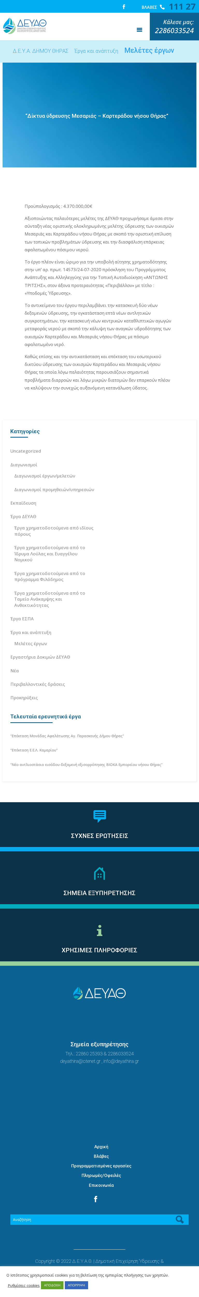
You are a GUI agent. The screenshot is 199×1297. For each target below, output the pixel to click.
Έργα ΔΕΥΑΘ (23, 516)
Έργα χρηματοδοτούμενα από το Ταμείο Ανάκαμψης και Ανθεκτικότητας (49, 599)
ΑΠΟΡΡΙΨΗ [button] (76, 1285)
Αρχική (101, 1146)
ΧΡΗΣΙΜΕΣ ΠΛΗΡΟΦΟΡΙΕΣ (99, 950)
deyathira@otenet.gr (81, 1061)
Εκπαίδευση (23, 503)
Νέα (14, 671)
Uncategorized (25, 451)
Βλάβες (101, 1156)
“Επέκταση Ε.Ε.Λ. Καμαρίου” (34, 750)
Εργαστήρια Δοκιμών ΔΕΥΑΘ (40, 657)
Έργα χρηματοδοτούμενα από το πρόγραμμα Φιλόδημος (49, 576)
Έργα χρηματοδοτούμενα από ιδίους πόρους (54, 531)
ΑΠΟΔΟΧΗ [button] (52, 1285)
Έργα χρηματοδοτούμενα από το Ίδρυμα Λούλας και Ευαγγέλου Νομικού (49, 553)
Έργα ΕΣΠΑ (22, 619)
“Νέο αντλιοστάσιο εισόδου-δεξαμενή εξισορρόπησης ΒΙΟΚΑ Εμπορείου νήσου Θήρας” (86, 764)
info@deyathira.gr (121, 1061)
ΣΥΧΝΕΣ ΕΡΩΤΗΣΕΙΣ (99, 835)
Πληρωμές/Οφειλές (101, 1175)
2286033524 (121, 1053)
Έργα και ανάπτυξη (30, 632)
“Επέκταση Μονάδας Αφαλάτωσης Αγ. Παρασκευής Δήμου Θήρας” (67, 735)
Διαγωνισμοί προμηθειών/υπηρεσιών (54, 489)
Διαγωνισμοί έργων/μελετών (44, 476)
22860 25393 (89, 1053)
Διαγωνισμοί (23, 465)
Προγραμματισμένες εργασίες (101, 1165)
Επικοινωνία (101, 1185)
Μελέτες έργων (30, 643)
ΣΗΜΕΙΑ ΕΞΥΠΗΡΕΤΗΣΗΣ (99, 893)
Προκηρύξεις (24, 698)
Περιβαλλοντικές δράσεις (37, 684)
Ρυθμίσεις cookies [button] (24, 1285)
